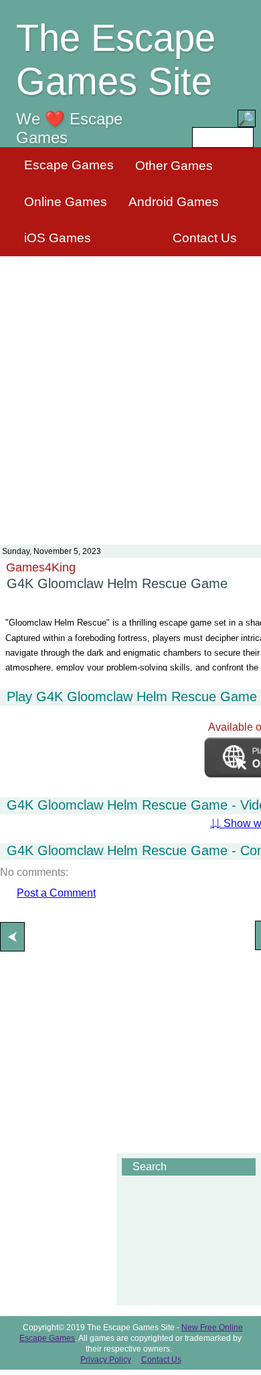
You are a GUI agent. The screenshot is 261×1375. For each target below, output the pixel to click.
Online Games (65, 202)
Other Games (174, 166)
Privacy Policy (105, 1359)
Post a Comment (56, 893)
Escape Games (69, 165)
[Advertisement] (130, 392)
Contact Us (205, 238)
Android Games (173, 202)
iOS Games (57, 238)
